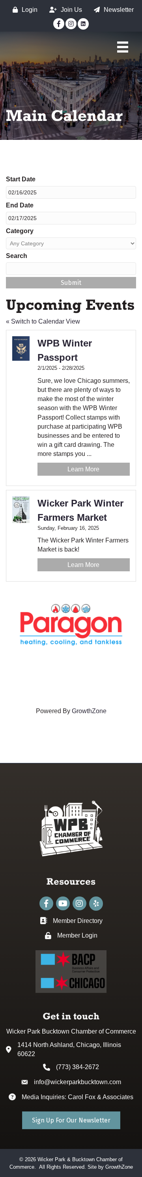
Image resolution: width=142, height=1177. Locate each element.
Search (16, 255)
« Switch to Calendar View (43, 321)
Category (20, 231)
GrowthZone (89, 711)
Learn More (83, 469)
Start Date (21, 179)
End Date (20, 205)
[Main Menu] (122, 47)
